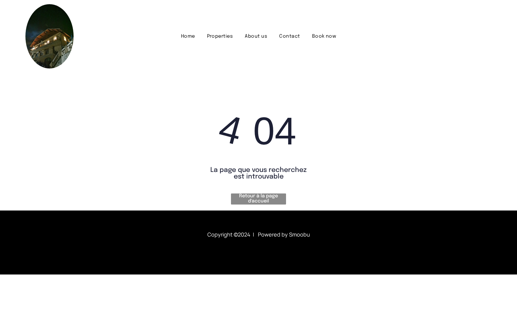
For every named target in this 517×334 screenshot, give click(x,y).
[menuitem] (188, 36)
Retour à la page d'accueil (258, 198)
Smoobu (299, 234)
